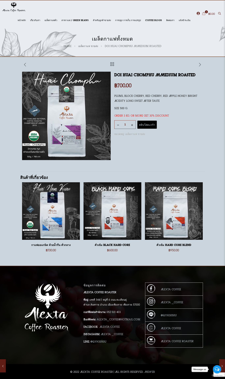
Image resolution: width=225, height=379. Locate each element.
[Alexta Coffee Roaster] (14, 6)
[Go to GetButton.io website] (217, 376)
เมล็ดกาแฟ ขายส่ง (88, 46)
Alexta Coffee (109, 326)
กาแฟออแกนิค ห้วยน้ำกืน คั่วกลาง (51, 244)
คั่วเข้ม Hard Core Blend (173, 244)
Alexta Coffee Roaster (177, 341)
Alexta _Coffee (112, 334)
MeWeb (149, 371)
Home (67, 46)
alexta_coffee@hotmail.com (118, 319)
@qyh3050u (98, 341)
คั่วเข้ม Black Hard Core (112, 244)
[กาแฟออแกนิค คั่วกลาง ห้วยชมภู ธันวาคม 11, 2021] (3, 365)
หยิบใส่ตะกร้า (147, 124)
